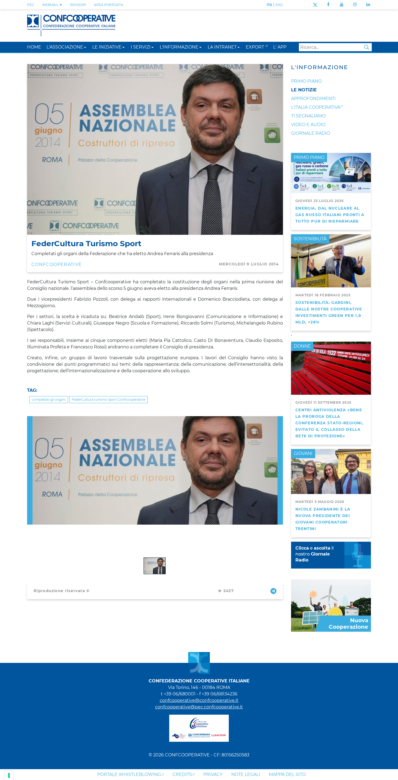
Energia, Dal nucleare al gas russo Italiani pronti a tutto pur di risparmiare (329, 214)
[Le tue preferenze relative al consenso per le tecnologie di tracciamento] (9, 775)
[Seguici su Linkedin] (368, 4)
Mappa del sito (287, 774)
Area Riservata (108, 5)
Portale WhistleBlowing (129, 774)
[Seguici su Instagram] (355, 4)
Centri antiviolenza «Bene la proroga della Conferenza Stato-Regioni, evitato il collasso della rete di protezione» (329, 423)
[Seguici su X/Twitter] (315, 4)
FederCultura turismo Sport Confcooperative (108, 399)
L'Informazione (319, 67)
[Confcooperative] (71, 25)
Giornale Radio (310, 133)
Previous (29, 419)
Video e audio (308, 124)
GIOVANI (303, 453)
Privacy (213, 774)
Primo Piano (306, 81)
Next (280, 419)
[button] (85, 47)
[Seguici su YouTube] (342, 4)
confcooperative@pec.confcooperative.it (199, 707)
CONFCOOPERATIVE (56, 264)
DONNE (302, 346)
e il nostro (314, 554)
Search (366, 47)
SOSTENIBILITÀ (310, 238)
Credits (182, 774)
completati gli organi (49, 399)
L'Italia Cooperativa (315, 107)
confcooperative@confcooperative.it (199, 700)
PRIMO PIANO (309, 157)
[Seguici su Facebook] (328, 4)
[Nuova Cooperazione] (331, 605)
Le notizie (304, 89)
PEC (30, 5)
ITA (269, 5)
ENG (279, 5)
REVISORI (78, 5)
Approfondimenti (313, 98)
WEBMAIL (50, 5)
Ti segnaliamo (308, 115)
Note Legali (245, 774)
